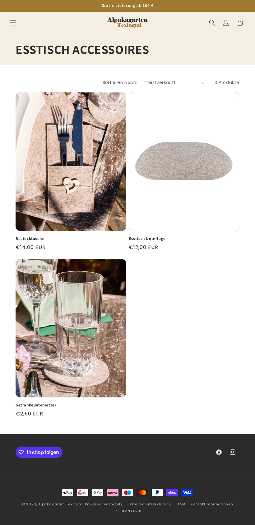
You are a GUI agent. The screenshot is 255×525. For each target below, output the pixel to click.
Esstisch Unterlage (147, 238)
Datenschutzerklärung (150, 504)
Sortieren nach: (120, 82)
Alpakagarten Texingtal (61, 504)
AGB (181, 504)
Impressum (130, 510)
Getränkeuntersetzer (36, 405)
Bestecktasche (30, 238)
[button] (13, 23)
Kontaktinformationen (212, 504)
